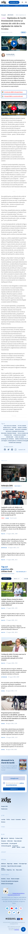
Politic (3, 533)
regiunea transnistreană (8, 433)
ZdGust (3, 852)
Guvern (6, 578)
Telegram (7, 908)
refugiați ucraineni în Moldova (15, 431)
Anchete (3, 870)
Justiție (3, 819)
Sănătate (11, 838)
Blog (3, 834)
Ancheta (3, 878)
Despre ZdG (4, 806)
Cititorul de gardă (6, 846)
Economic (18, 819)
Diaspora (3, 841)
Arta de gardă (13, 843)
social (23, 847)
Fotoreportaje (23, 863)
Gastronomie (4, 843)
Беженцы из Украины (7, 439)
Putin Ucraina (22, 425)
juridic (14, 847)
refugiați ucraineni (21, 429)
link (5, 477)
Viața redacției (18, 841)
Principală (3, 15)
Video (3, 827)
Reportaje (4, 547)
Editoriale (10, 841)
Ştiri (2, 815)
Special (3, 859)
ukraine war (9, 437)
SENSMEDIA (16, 929)
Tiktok (18, 912)
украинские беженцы (15, 442)
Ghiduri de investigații (7, 883)
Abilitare (3, 863)
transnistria (8, 435)
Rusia (17, 578)
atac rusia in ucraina (10, 425)
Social (3, 690)
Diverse (3, 822)
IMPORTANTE (10, 15)
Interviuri (3, 866)
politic (18, 847)
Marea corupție (15, 878)
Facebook (16, 908)
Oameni (16, 863)
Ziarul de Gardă (19, 437)
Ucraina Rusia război (20, 435)
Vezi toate (17, 486)
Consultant (15, 846)
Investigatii (5, 874)
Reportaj (9, 870)
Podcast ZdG (18, 838)
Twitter (14, 912)
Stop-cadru (19, 870)
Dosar (7, 518)
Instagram (20, 908)
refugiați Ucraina (8, 429)
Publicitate (4, 809)
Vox (14, 870)
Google (9, 912)
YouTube (11, 908)
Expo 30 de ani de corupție (14, 866)
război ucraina (22, 427)
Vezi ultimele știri (21, 571)
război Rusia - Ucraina (9, 427)
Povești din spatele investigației (9, 881)
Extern (24, 819)
